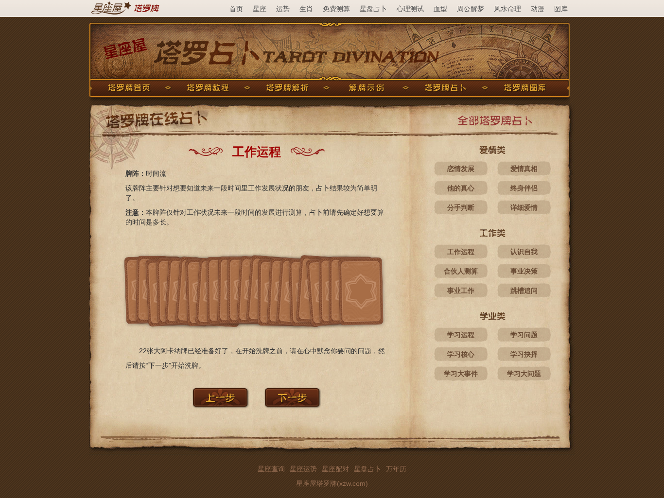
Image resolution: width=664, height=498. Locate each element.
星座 (259, 9)
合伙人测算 (461, 271)
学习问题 (524, 335)
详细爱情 (524, 207)
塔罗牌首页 (129, 88)
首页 (236, 9)
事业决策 (524, 271)
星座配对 (335, 469)
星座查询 (271, 469)
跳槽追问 (524, 290)
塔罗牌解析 (287, 88)
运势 (283, 9)
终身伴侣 (524, 188)
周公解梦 (470, 9)
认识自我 (524, 252)
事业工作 (460, 290)
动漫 (537, 9)
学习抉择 (524, 354)
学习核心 (460, 354)
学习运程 (460, 335)
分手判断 (460, 207)
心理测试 (410, 9)
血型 (440, 9)
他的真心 (460, 188)
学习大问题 (524, 374)
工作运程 (460, 252)
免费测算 (336, 9)
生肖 (306, 9)
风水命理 (507, 9)
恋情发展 (460, 168)
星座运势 (303, 469)
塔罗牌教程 (208, 88)
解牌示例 (366, 88)
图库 (561, 9)
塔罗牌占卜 (445, 88)
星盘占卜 (373, 9)
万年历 (396, 469)
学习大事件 (461, 374)
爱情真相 (524, 168)
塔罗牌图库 (525, 88)
